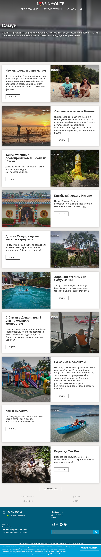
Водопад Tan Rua (66, 451)
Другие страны (52, 9)
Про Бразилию (30, 9)
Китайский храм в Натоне (73, 195)
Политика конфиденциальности (14, 530)
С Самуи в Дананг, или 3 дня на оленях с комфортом (23, 320)
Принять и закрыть (89, 548)
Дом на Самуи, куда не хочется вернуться (22, 238)
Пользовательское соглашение (14, 532)
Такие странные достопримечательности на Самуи (26, 158)
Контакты (5, 524)
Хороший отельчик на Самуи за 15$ (70, 278)
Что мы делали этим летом (26, 70)
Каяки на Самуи (17, 410)
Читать (12, 97)
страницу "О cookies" (50, 554)
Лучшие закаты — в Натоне (74, 111)
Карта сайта (7, 527)
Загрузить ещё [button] (50, 489)
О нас (70, 9)
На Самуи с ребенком (70, 361)
